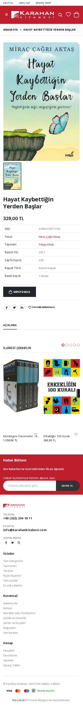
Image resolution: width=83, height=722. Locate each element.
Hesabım (8, 650)
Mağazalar (9, 627)
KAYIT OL (8, 2)
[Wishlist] (35, 434)
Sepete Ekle (21, 292)
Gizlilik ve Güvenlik (14, 618)
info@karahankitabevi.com (25, 530)
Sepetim (8, 660)
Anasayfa (10, 30)
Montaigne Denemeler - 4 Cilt (21, 436)
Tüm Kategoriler (13, 561)
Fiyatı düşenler (12, 575)
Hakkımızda (10, 603)
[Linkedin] (22, 307)
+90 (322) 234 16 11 (17, 518)
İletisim (7, 608)
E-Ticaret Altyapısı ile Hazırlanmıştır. (41, 700)
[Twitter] (14, 307)
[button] (60, 15)
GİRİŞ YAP (24, 2)
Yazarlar (8, 570)
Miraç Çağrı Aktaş (49, 237)
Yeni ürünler (10, 580)
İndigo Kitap (46, 244)
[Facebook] (6, 307)
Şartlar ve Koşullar (14, 623)
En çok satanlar (12, 585)
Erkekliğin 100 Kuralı (57, 436)
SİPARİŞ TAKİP (43, 2)
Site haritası (10, 632)
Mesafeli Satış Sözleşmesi (19, 613)
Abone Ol (67, 485)
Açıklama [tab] (10, 325)
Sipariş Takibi (11, 665)
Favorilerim (10, 655)
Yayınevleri (10, 565)
